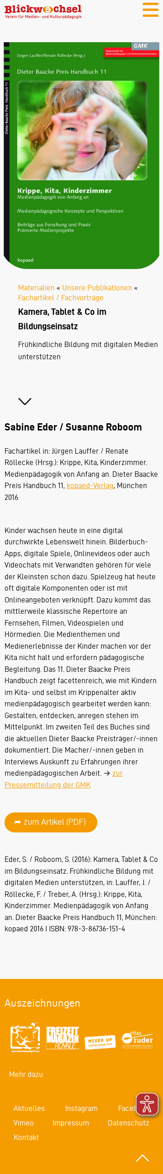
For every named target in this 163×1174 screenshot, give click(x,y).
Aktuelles (29, 1108)
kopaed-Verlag (90, 485)
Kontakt (26, 1137)
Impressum (71, 1123)
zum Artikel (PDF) (55, 822)
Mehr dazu (26, 1074)
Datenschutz (128, 1123)
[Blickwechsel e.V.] (43, 16)
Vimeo (24, 1123)
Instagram (81, 1108)
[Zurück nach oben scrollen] (142, 1158)
